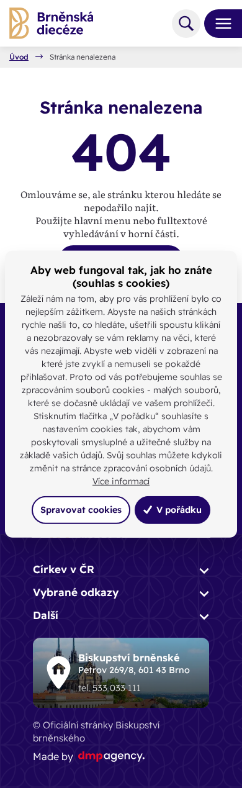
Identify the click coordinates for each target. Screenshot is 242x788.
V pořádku (178, 509)
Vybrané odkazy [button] (76, 592)
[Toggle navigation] (218, 23)
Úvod (19, 57)
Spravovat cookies (81, 509)
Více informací (121, 481)
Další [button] (45, 615)
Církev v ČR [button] (63, 569)
